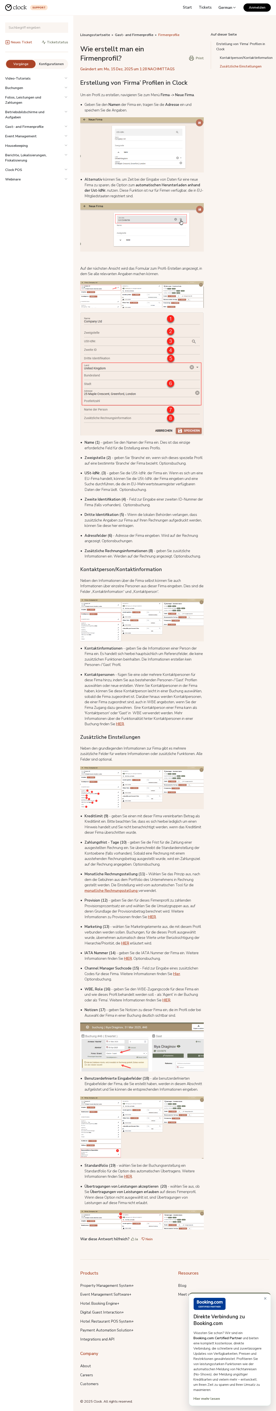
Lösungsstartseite (95, 35)
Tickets (205, 7)
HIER (120, 724)
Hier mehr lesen (206, 1398)
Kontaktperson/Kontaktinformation (246, 57)
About (85, 1366)
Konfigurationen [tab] (51, 64)
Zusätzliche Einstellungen (241, 66)
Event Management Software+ (105, 1294)
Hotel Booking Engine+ (99, 1303)
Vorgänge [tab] (20, 64)
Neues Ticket (21, 42)
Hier (176, 973)
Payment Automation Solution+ (106, 1330)
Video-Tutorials (18, 78)
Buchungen (14, 88)
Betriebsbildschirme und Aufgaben (24, 115)
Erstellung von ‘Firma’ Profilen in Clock (240, 47)
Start (187, 7)
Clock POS (13, 170)
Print (200, 58)
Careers (86, 1375)
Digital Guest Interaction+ (102, 1312)
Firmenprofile (168, 35)
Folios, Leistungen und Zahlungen (23, 100)
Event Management (21, 136)
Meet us (185, 1294)
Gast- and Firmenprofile (24, 126)
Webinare (13, 179)
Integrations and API (97, 1339)
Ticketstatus (57, 42)
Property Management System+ (107, 1285)
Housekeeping (16, 145)
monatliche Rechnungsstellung (111, 890)
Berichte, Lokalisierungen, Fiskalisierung (26, 158)
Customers (89, 1383)
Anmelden (257, 7)
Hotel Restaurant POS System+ (107, 1321)
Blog (182, 1285)
